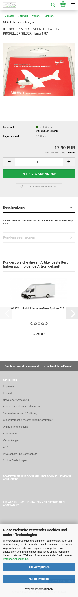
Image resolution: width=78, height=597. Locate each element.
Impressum (9, 386)
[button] (9, 161)
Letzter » (50, 15)
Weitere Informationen (39, 589)
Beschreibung (14, 207)
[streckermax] (8, 5)
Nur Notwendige (39, 578)
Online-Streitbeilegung (15, 426)
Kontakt (7, 393)
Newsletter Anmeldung (16, 399)
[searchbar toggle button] (53, 5)
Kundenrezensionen (19, 237)
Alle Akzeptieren (39, 567)
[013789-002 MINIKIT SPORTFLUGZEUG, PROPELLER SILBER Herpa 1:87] (39, 69)
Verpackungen (11, 440)
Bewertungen (10, 433)
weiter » (36, 15)
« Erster (9, 15)
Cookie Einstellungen (15, 460)
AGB (5, 447)
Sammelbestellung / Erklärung (20, 413)
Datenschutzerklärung (15, 558)
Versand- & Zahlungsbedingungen (22, 406)
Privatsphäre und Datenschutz (20, 453)
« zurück (23, 15)
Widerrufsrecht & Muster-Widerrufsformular (27, 419)
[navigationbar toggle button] (73, 5)
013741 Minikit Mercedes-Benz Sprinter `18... (39, 308)
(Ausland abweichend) (47, 131)
